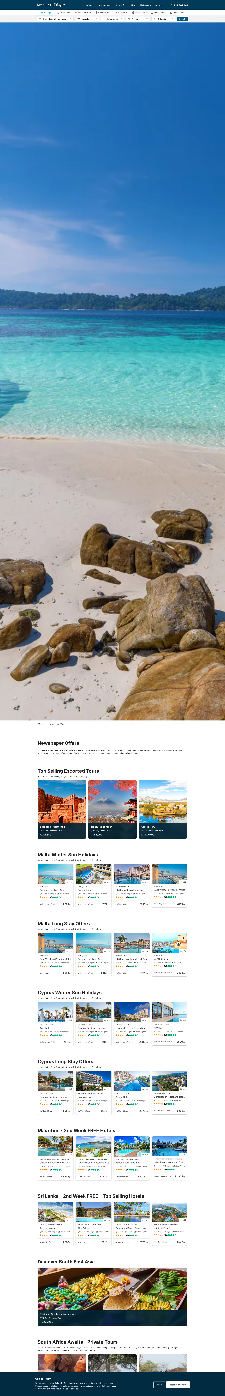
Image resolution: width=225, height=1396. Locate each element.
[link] (62, 809)
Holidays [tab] (47, 12)
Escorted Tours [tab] (84, 12)
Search (182, 19)
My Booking (144, 5)
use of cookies (71, 1389)
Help (132, 5)
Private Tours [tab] (104, 12)
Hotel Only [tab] (65, 12)
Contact (158, 5)
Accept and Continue (178, 1385)
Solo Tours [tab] (122, 12)
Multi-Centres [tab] (141, 12)
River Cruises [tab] (160, 12)
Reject (159, 1385)
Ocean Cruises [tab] (179, 12)
